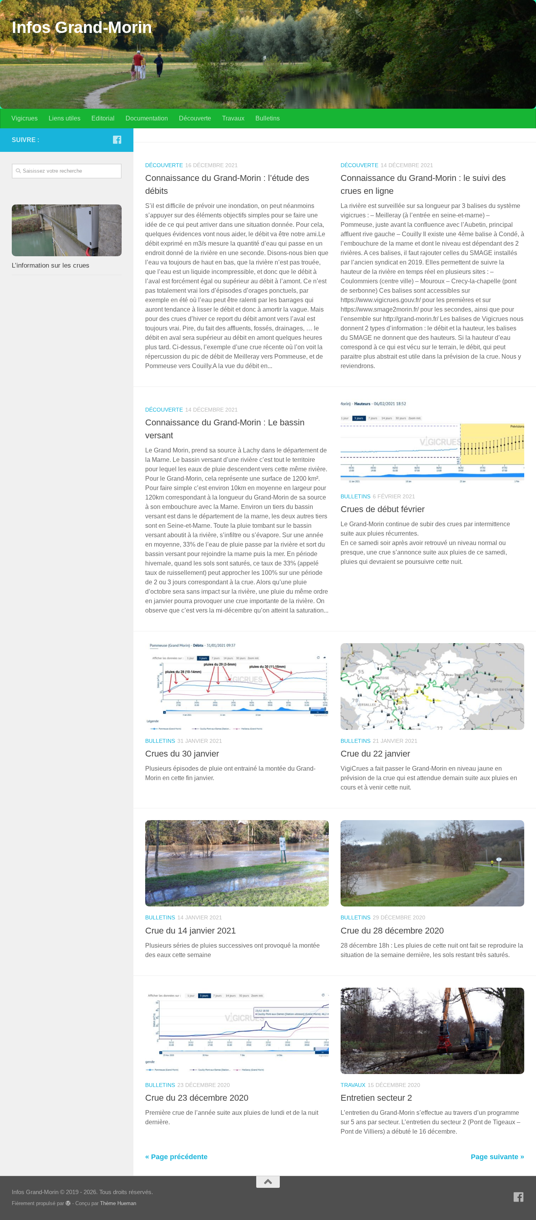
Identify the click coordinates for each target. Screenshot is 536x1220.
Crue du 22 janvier (375, 754)
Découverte (195, 118)
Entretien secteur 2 (376, 1098)
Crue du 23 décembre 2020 (196, 1098)
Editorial (103, 118)
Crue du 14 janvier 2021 (190, 931)
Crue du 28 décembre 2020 (392, 931)
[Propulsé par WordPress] (68, 1203)
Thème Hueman (118, 1203)
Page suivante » (497, 1157)
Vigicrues (24, 118)
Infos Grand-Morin (82, 27)
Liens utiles (64, 118)
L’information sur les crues (50, 265)
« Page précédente (176, 1157)
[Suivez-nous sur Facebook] (117, 139)
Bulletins (267, 118)
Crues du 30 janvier (182, 754)
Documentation (147, 118)
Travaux (233, 118)
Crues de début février (383, 509)
